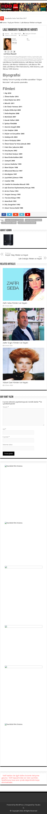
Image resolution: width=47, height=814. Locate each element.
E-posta (6, 437)
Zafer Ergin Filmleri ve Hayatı (15, 343)
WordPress (20, 805)
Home (4, 23)
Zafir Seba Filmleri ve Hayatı (15, 303)
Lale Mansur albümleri (14, 220)
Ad (4, 429)
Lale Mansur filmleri (33, 220)
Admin (7, 34)
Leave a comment (11, 35)
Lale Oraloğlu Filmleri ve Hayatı (30, 258)
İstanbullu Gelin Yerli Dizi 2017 (16, 18)
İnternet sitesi (7, 445)
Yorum (6, 407)
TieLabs (37, 805)
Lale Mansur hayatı (9, 223)
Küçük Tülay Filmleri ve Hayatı (16, 254)
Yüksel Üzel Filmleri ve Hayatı (15, 382)
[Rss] (23, 807)
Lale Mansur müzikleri (27, 223)
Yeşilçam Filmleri (13, 23)
